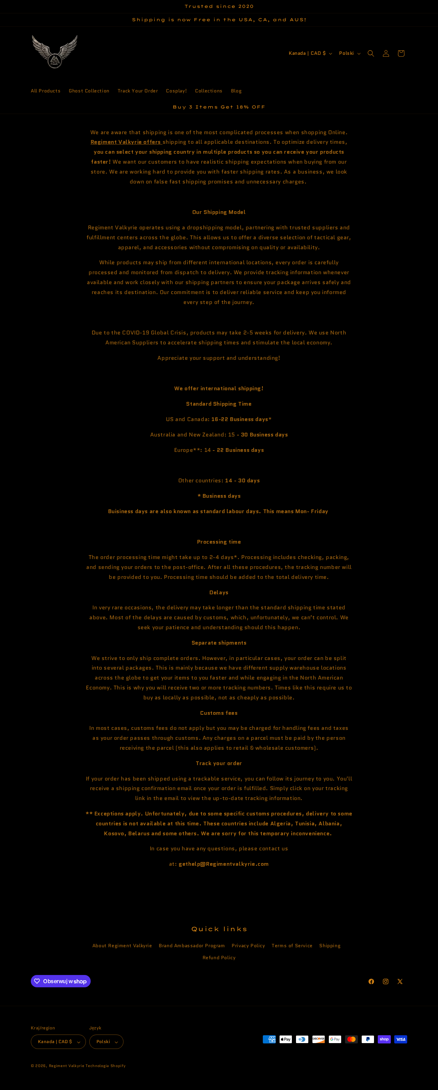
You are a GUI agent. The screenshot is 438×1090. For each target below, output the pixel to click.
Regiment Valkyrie (67, 1066)
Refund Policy (219, 957)
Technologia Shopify (106, 1066)
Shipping (329, 945)
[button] (370, 53)
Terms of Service (292, 945)
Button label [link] (219, 884)
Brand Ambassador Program (192, 945)
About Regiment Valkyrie (122, 945)
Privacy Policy (248, 945)
